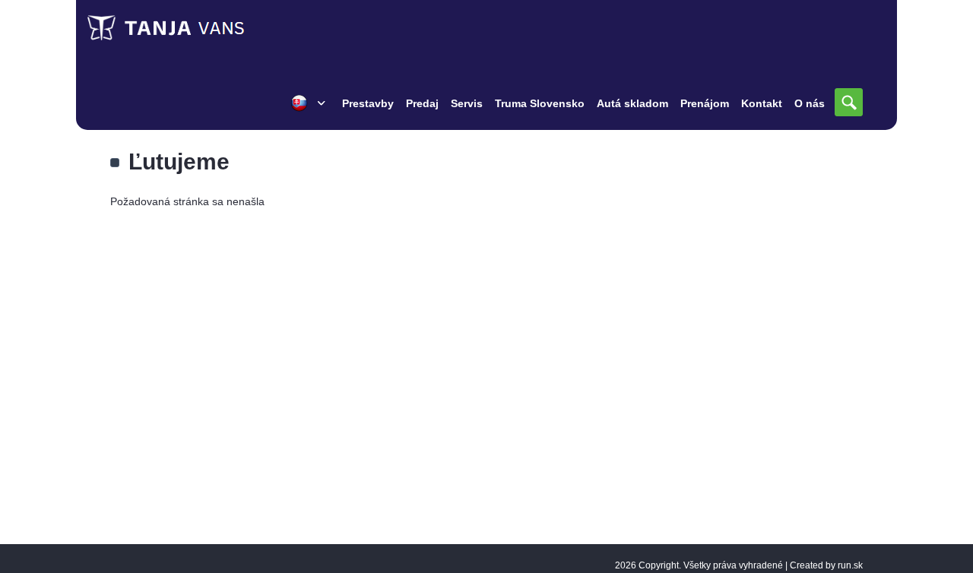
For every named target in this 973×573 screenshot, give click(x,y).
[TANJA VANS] (197, 27)
